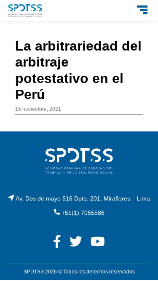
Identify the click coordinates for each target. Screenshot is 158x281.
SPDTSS (34, 272)
